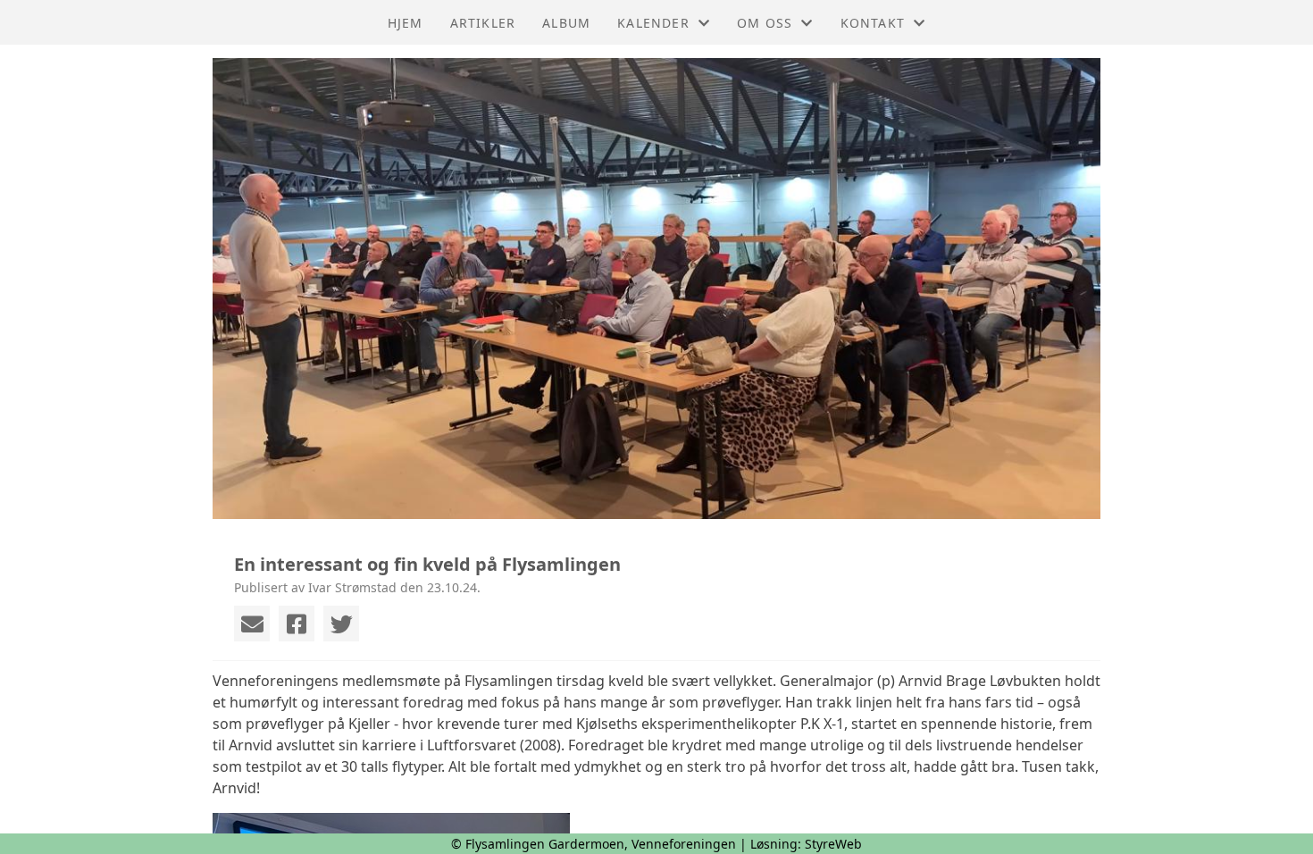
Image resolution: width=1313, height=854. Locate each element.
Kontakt (872, 22)
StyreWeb (833, 843)
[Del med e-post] (252, 623)
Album (566, 22)
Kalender (653, 22)
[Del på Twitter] (341, 623)
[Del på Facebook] (296, 623)
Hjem (405, 22)
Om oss (764, 22)
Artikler (483, 22)
